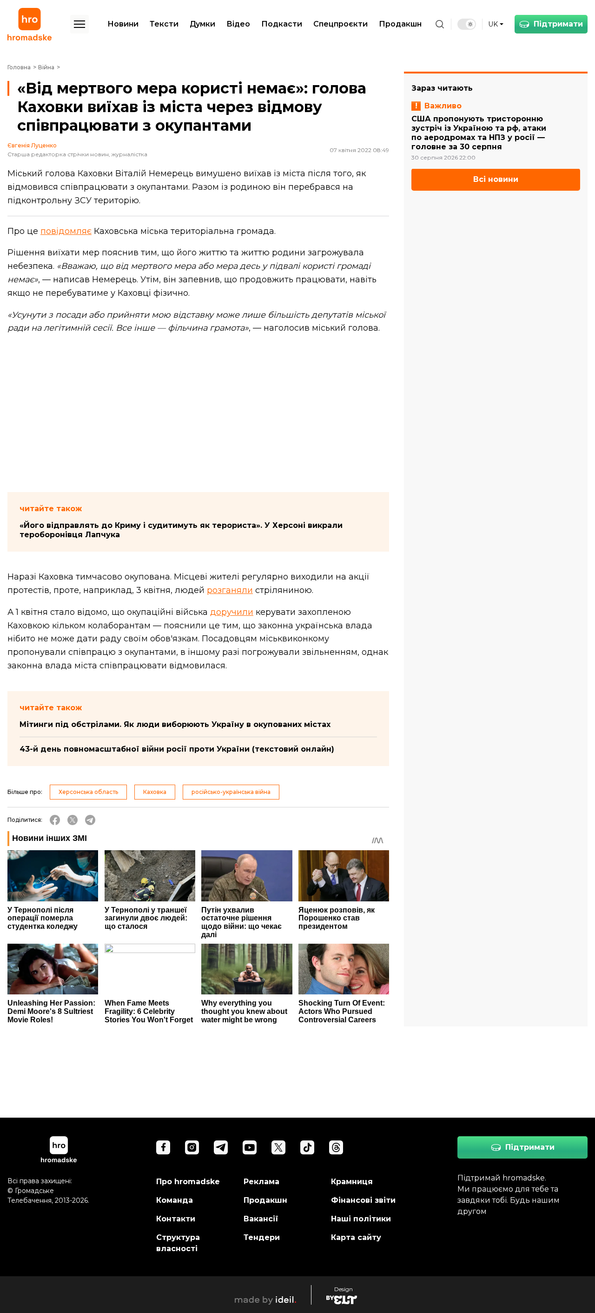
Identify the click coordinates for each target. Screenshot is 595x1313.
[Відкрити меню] (79, 24)
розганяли (230, 590)
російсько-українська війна (231, 791)
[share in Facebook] (55, 820)
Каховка (154, 791)
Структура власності (178, 1243)
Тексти (164, 24)
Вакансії (261, 1218)
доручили (231, 612)
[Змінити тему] (466, 24)
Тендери (262, 1237)
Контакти (175, 1218)
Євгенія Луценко (32, 145)
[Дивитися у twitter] (278, 1147)
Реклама (261, 1181)
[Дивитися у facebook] (163, 1147)
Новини (123, 24)
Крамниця (352, 1181)
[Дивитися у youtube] (250, 1147)
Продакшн (400, 24)
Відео (238, 24)
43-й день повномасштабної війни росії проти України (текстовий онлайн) (177, 749)
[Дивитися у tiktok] (307, 1147)
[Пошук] (439, 24)
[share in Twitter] (72, 820)
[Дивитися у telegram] (221, 1147)
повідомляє (66, 231)
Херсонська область (88, 791)
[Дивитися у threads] (336, 1147)
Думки (202, 24)
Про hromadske (188, 1181)
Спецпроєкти (340, 24)
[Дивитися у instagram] (192, 1147)
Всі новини (495, 179)
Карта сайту (356, 1237)
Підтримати (558, 24)
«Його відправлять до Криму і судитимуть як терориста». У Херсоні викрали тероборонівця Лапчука (181, 530)
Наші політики (361, 1218)
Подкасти (281, 24)
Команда (174, 1200)
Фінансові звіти (363, 1200)
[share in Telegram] (90, 820)
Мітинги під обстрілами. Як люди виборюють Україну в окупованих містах (175, 724)
